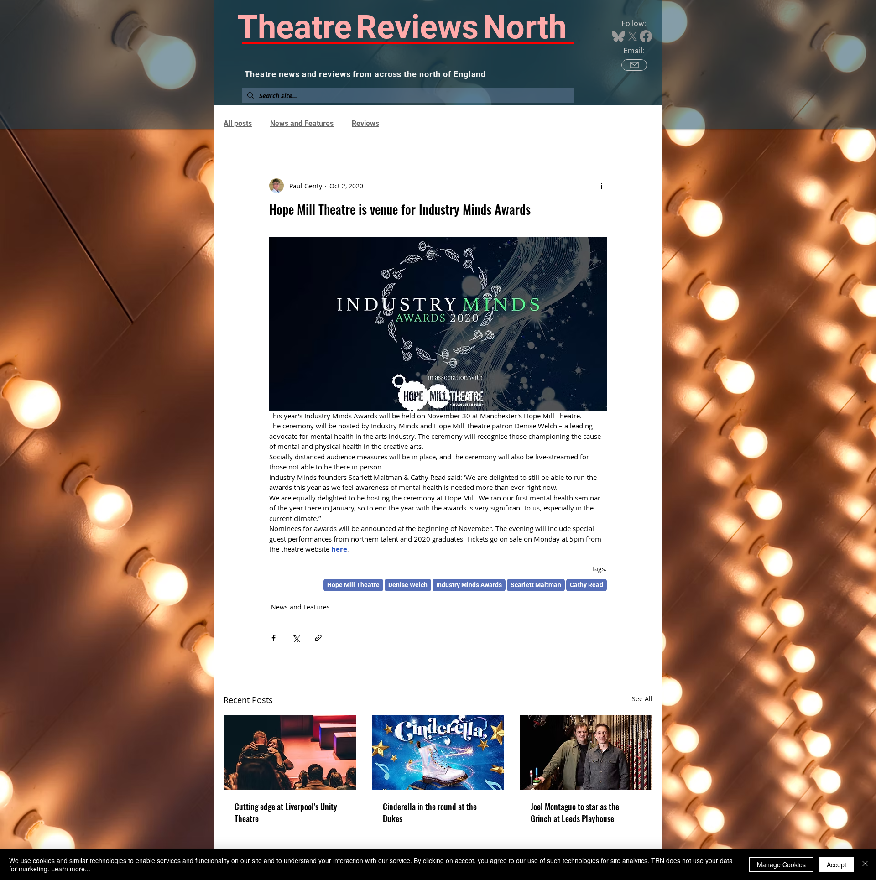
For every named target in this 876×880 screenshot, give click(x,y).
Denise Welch (408, 584)
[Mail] (634, 65)
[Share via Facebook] (273, 638)
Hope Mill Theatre (353, 584)
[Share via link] (318, 638)
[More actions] (601, 185)
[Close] (865, 864)
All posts (238, 123)
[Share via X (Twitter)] (296, 638)
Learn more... (70, 868)
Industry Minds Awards (469, 584)
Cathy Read (586, 584)
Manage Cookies (781, 864)
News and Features (302, 123)
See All (642, 698)
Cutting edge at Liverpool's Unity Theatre (286, 812)
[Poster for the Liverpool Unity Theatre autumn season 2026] (290, 752)
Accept (836, 864)
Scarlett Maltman (536, 584)
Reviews (365, 123)
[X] (632, 36)
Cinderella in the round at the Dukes (430, 812)
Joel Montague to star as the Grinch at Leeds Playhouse (575, 812)
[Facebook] (646, 36)
